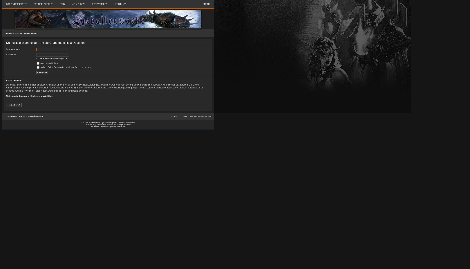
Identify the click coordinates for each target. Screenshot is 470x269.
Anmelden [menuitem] (78, 4)
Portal (19, 33)
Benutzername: (13, 49)
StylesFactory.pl (107, 123)
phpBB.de (121, 127)
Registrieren (14, 105)
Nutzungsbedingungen (17, 96)
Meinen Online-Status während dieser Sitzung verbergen (65, 67)
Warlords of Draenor (126, 123)
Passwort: (11, 54)
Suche (206, 4)
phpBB (98, 125)
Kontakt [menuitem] (120, 4)
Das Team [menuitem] (173, 116)
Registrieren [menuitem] (100, 4)
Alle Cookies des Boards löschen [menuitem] (197, 116)
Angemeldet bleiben (49, 63)
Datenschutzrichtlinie (42, 96)
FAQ (62, 4)
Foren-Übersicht (31, 33)
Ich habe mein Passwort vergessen (52, 58)
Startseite (10, 33)
